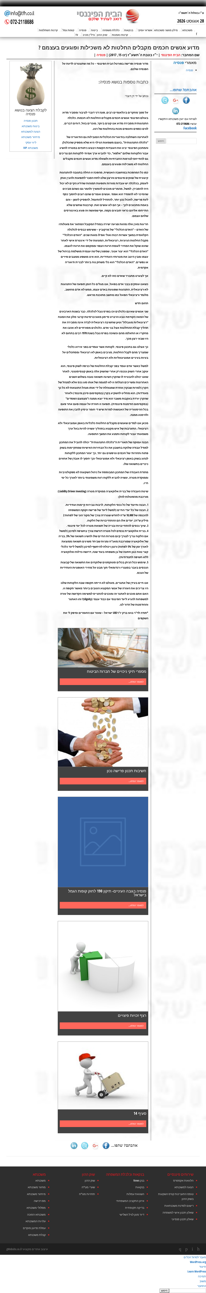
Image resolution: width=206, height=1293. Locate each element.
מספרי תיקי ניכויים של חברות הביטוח (116, 671)
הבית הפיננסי (170, 55)
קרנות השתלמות (48, 30)
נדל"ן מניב (89, 35)
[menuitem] (103, 1290)
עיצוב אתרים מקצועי (35, 1249)
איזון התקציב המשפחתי (130, 1201)
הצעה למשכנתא (30, 131)
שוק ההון (102, 35)
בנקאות (128, 30)
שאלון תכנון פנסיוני (182, 1219)
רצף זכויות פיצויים (132, 1015)
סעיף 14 (140, 1113)
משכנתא (187, 30)
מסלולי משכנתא (36, 1208)
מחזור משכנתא (37, 1187)
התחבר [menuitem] (201, 1286)
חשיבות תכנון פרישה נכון (126, 770)
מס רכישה (40, 1201)
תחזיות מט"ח (87, 1194)
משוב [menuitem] (203, 1281)
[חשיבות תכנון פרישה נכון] (103, 732)
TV (76, 35)
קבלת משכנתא (37, 1235)
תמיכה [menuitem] (202, 1276)
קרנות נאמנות (120, 35)
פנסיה (82, 30)
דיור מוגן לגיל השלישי (131, 1214)
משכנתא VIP (30, 148)
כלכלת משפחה (110, 30)
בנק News (138, 1180)
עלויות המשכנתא (36, 1221)
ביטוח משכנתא (30, 126)
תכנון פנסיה (31, 121)
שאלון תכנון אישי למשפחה (178, 1212)
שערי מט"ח (88, 1187)
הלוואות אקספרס (183, 1180)
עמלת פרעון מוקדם (34, 1228)
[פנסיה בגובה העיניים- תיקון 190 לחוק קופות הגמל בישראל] (103, 842)
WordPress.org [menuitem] (198, 1262)
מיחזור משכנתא (30, 137)
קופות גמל (68, 30)
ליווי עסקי (30, 142)
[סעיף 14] (103, 1075)
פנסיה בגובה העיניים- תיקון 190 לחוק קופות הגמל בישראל (107, 892)
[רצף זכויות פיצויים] (103, 966)
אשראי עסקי (145, 30)
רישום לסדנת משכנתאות (179, 1205)
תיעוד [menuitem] (202, 1266)
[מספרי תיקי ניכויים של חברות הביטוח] (103, 647)
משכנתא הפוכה (36, 1214)
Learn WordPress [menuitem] (196, 1271)
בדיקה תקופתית (134, 1208)
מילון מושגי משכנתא (166, 30)
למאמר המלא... (136, 681)
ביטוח (94, 30)
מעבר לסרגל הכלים (195, 1257)
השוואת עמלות (135, 1194)
